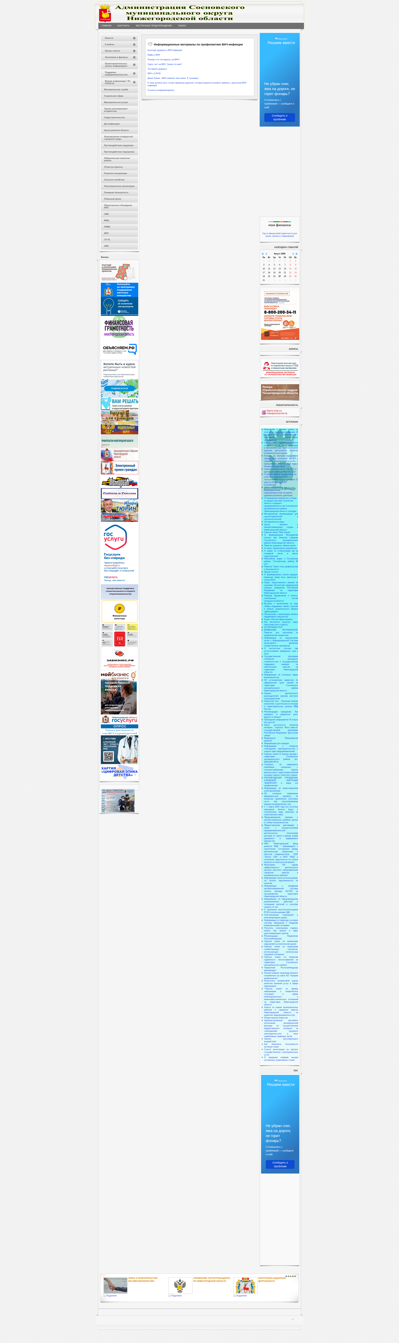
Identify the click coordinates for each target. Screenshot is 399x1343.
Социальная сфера (113, 96)
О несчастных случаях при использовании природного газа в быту (281, 651)
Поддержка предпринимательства (116, 73)
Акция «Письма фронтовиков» (278, 619)
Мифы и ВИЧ (154, 55)
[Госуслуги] (119, 583)
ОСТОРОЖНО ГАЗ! (273, 627)
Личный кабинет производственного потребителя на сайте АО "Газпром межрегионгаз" (281, 975)
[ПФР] (119, 433)
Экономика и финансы (116, 57)
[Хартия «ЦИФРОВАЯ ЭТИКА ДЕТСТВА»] (119, 779)
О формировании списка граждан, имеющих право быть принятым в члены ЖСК (281, 577)
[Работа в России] (119, 498)
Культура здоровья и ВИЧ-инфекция (165, 50)
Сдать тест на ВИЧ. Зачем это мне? (165, 64)
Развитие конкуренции (115, 173)
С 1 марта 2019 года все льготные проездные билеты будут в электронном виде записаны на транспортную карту (281, 811)
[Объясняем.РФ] (120, 359)
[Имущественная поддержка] (119, 599)
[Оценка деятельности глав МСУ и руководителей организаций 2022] (119, 734)
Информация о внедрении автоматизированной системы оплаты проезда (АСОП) (281, 888)
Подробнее (111, 1295)
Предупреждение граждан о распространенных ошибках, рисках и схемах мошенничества (281, 820)
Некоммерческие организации (119, 186)
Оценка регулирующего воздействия (116, 110)
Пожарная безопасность (116, 192)
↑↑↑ (292, 1319)
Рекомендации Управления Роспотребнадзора (281, 937)
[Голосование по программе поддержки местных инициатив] (119, 296)
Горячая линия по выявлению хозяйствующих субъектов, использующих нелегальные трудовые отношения (281, 950)
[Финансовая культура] (119, 622)
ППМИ (107, 227)
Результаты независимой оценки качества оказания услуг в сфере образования (281, 983)
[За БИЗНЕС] (119, 669)
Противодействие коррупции (118, 145)
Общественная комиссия (276, 1018)
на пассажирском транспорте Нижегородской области (281, 894)
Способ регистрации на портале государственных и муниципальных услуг (281, 1052)
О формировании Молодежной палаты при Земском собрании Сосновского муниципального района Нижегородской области (281, 539)
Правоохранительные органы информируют (116, 64)
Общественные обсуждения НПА (118, 206)
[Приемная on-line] (119, 474)
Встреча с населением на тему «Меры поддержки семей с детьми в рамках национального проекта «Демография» (281, 607)
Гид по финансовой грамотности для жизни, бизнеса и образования (279, 234)
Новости (109, 38)
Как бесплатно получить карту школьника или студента (281, 623)
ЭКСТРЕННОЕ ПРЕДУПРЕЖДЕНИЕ (154, 25)
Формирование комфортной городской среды (118, 137)
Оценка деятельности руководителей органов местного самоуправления (281, 696)
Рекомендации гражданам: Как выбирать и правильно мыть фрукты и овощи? (281, 714)
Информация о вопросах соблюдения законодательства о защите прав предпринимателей (281, 748)
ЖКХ (106, 233)
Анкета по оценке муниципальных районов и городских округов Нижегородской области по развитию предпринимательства (281, 1011)
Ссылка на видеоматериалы (161, 90)
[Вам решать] (119, 409)
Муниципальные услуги (116, 102)
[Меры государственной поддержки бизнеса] (119, 714)
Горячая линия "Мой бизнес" (277, 532)
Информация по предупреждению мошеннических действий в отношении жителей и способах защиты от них (281, 903)
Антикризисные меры (274, 522)
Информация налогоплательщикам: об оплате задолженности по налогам (281, 880)
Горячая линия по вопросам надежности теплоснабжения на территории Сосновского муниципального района (281, 961)
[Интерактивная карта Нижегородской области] (119, 282)
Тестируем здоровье (157, 69)
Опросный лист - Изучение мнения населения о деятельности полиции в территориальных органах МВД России (281, 705)
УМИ (106, 246)
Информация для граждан (276, 743)
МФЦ (106, 220)
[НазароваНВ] (119, 521)
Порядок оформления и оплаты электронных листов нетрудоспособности (281, 598)
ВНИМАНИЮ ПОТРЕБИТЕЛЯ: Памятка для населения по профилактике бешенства (281, 632)
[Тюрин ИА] (119, 512)
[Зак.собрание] (119, 460)
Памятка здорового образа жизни (280, 545)
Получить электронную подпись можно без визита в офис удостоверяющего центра (281, 930)
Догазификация (112, 124)
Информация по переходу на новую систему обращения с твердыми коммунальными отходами (281, 923)
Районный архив (112, 199)
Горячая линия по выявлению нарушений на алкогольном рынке (281, 942)
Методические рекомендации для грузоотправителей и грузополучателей (281, 516)
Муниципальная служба (116, 89)
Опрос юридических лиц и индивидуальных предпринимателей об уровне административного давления (278, 491)
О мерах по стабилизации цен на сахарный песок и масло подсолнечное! (281, 553)
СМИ (106, 214)
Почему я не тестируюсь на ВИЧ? (164, 59)
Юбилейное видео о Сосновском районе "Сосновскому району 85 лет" (281, 561)
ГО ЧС (107, 239)
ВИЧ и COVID (154, 73)
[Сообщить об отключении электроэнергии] (119, 315)
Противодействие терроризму (119, 152)
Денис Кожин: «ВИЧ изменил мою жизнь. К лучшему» (173, 78)
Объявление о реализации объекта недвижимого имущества (281, 615)
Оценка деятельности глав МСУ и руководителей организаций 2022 (280, 470)
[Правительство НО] (119, 447)
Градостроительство (114, 117)
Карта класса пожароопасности (277, 412)
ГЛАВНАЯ (106, 25)
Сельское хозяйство (114, 180)
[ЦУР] (119, 397)
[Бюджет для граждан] (119, 420)
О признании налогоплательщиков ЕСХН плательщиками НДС (281, 910)
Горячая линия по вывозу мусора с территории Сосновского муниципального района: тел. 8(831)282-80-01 (281, 758)
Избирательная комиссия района (117, 159)
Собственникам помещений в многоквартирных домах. (281, 916)
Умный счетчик (271, 572)
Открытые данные (113, 167)
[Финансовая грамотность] (119, 337)
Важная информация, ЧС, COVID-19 (118, 82)
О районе (109, 44)
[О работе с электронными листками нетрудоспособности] (119, 763)
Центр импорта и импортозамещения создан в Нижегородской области (281, 527)
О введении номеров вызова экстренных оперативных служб (281, 1058)
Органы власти (112, 51)
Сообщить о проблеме (279, 117)
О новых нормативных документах (281, 548)
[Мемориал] (119, 487)
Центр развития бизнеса (116, 130)
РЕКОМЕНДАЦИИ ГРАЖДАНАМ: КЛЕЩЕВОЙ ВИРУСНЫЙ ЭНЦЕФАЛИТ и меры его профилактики (281, 782)
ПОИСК (182, 25)
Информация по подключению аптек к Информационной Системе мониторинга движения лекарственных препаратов (281, 642)
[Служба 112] (119, 646)
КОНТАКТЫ (123, 25)
